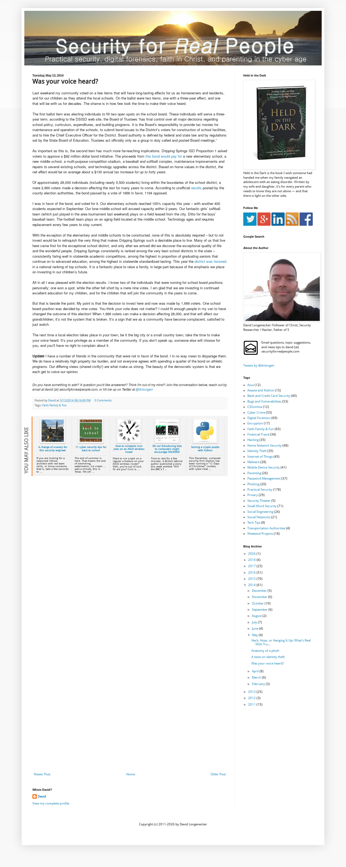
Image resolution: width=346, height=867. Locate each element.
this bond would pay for (163, 156)
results (197, 187)
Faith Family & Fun (54, 405)
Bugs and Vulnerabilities (264, 401)
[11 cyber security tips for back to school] (91, 442)
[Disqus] (129, 556)
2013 (252, 692)
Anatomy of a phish (265, 651)
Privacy (252, 495)
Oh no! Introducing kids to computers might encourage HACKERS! (167, 449)
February (259, 684)
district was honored (210, 261)
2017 (252, 566)
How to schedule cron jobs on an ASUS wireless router (129, 449)
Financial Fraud (258, 434)
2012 (252, 698)
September (260, 610)
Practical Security (259, 489)
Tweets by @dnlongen (258, 365)
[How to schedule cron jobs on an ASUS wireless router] (129, 442)
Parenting (254, 473)
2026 (252, 554)
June (255, 628)
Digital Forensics (259, 418)
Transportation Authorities (266, 528)
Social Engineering (260, 512)
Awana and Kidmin (260, 390)
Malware (253, 462)
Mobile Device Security (263, 467)
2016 (252, 572)
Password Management (264, 478)
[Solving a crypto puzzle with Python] (205, 442)
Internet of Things (260, 457)
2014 (252, 585)
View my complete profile (50, 803)
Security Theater (259, 501)
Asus (250, 385)
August (257, 616)
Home (130, 774)
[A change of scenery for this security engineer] (52, 442)
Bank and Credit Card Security (268, 396)
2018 (252, 560)
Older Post (218, 774)
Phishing (253, 484)
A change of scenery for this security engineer (52, 448)
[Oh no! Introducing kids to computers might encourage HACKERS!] (167, 442)
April (256, 671)
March (257, 677)
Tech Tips (253, 522)
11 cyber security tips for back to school (91, 448)
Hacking (253, 440)
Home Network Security (264, 445)
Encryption (255, 423)
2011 (252, 704)
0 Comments (103, 400)
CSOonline (254, 407)
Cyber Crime (256, 412)
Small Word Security (262, 506)
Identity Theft (257, 451)
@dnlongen (144, 389)
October (258, 603)
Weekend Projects (260, 534)
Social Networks (258, 517)
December (260, 591)
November (260, 597)
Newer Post (42, 774)
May (255, 635)
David (42, 796)
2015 (252, 579)
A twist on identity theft (268, 657)
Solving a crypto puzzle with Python (205, 448)
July (255, 622)
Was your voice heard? (267, 663)
